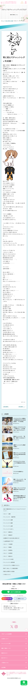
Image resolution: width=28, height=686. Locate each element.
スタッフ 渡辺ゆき (7, 556)
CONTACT (22, 3)
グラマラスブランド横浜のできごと (11, 565)
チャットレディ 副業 (8, 523)
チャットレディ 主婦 (8, 526)
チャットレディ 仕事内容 (9, 562)
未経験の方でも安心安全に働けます (11, 538)
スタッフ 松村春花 (7, 553)
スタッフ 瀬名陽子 (7, 535)
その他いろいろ (6, 574)
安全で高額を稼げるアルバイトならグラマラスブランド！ (14, 510)
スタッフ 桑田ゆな (7, 532)
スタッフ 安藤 (6, 514)
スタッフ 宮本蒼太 (7, 550)
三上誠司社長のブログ (8, 541)
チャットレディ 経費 (8, 520)
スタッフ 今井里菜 (7, 544)
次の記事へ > (22, 406)
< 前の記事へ (6, 406)
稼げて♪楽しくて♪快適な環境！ (10, 568)
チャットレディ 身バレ (8, 529)
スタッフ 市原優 (7, 547)
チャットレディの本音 (8, 559)
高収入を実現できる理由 (8, 571)
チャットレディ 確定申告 (9, 517)
